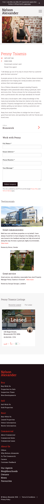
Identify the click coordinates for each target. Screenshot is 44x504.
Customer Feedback (8, 462)
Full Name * (7, 143)
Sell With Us (6, 404)
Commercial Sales (8, 438)
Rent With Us (6, 417)
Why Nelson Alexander (10, 453)
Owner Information (8, 423)
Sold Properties (7, 407)
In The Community (8, 456)
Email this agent (10, 67)
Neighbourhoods (9, 471)
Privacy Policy (34, 189)
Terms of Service (7, 191)
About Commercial (8, 435)
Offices (3, 450)
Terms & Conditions (28, 497)
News (4, 477)
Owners (5, 474)
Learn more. (27, 4)
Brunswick (8, 128)
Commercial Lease (8, 441)
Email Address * (8, 152)
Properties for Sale (8, 389)
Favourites (6, 481)
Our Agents (6, 468)
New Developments (8, 395)
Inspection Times (8, 392)
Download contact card (12, 64)
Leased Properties (8, 420)
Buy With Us (6, 386)
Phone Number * (9, 160)
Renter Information (8, 426)
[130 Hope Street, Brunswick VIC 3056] (18, 327)
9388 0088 (8, 61)
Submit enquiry (10, 184)
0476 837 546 (9, 58)
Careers (4, 459)
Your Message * (8, 168)
